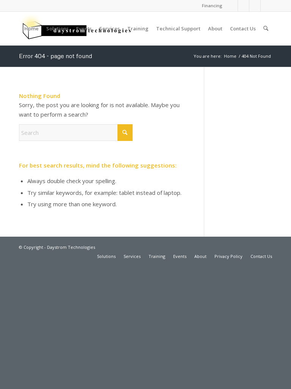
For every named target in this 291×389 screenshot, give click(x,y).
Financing (212, 5)
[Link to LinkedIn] (232, 5)
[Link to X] (254, 5)
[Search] (266, 28)
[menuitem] (210, 6)
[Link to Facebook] (243, 5)
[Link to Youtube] (266, 5)
